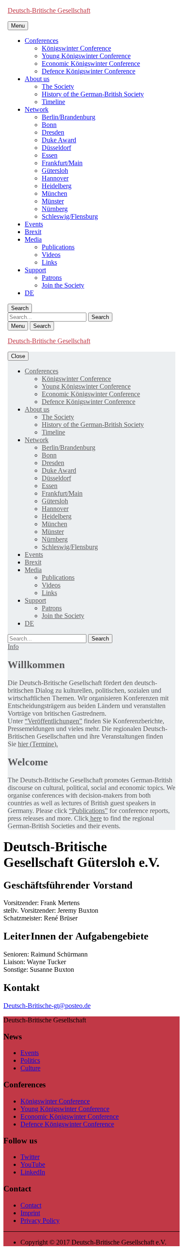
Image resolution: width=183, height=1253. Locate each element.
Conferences (41, 40)
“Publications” (88, 810)
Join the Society (63, 285)
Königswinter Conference (76, 48)
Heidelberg (56, 185)
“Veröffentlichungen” (53, 721)
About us (37, 78)
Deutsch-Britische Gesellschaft (49, 10)
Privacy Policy (40, 1220)
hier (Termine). (38, 744)
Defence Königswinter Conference (88, 71)
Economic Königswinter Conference (91, 63)
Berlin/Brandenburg (68, 117)
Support (35, 270)
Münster (53, 201)
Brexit (33, 231)
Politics (30, 1060)
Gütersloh (55, 170)
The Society (58, 86)
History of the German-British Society (93, 94)
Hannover (55, 178)
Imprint (30, 1212)
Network (37, 109)
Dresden (53, 132)
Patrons (52, 277)
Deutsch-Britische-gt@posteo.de (47, 1005)
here (95, 818)
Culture (30, 1068)
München (54, 193)
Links (49, 262)
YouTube (32, 1164)
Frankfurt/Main (62, 163)
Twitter (30, 1156)
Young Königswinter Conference (86, 55)
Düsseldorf (56, 147)
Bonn (49, 124)
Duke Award (59, 140)
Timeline (53, 101)
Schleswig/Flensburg (70, 216)
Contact (30, 1205)
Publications (58, 247)
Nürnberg (55, 208)
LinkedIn (32, 1172)
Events (34, 224)
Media (33, 239)
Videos (51, 254)
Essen (49, 155)
